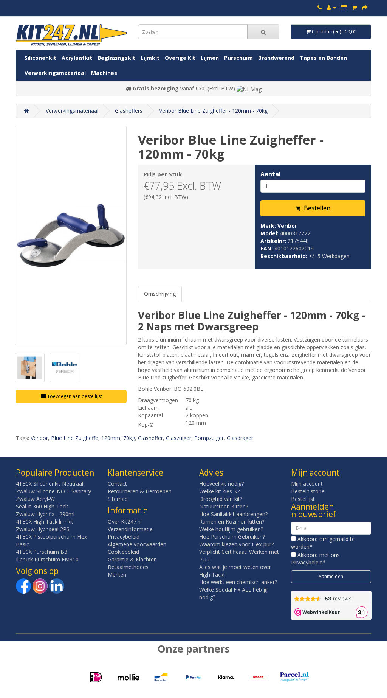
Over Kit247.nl (125, 521)
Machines (104, 72)
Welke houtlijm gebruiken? (231, 529)
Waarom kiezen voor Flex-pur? (236, 544)
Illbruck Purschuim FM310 (47, 559)
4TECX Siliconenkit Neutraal (49, 483)
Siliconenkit (40, 57)
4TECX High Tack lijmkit (44, 521)
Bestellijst (303, 498)
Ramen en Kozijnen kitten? (231, 521)
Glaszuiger (178, 437)
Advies (211, 472)
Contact (117, 483)
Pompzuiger (209, 437)
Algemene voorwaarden (137, 544)
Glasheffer (150, 437)
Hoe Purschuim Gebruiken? (232, 536)
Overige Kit (180, 57)
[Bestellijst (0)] (344, 7)
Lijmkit (150, 57)
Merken (117, 574)
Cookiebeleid (123, 551)
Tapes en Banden (323, 57)
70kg (129, 437)
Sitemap (118, 498)
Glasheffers (128, 110)
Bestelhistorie (308, 491)
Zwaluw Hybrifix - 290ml (45, 514)
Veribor (287, 225)
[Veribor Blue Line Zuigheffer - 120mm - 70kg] (71, 235)
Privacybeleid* (308, 562)
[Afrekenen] (364, 7)
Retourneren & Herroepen (140, 491)
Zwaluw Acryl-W (35, 498)
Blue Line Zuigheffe (74, 437)
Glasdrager (240, 437)
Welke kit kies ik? (219, 491)
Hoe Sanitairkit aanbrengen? (233, 514)
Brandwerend (276, 57)
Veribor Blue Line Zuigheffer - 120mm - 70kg (213, 110)
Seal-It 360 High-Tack (42, 506)
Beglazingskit (116, 57)
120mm (110, 437)
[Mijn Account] (331, 7)
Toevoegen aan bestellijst (74, 396)
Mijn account (307, 483)
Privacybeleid (123, 536)
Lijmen (210, 57)
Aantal (270, 174)
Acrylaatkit (77, 57)
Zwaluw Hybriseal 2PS (43, 529)
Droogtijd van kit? (220, 498)
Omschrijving (160, 293)
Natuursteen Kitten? (223, 506)
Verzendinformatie (130, 529)
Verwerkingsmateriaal (55, 72)
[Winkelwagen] (354, 7)
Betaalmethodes (128, 567)
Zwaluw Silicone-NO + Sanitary (53, 491)
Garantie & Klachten (132, 559)
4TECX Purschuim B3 (41, 551)
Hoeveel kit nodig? (221, 483)
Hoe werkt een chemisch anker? (238, 582)
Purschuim (238, 57)
